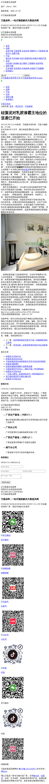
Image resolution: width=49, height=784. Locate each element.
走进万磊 (9, 51)
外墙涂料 (25, 68)
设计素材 (23, 63)
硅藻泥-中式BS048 (13, 371)
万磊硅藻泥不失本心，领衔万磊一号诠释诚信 (25, 369)
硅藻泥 (35, 58)
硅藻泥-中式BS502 (13, 356)
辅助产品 (42, 58)
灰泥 (22, 58)
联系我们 (9, 71)
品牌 (8, 48)
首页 (8, 46)
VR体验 (15, 63)
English (39, 78)
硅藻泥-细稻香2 (12, 364)
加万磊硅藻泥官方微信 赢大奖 (18, 376)
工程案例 (31, 63)
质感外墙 (28, 58)
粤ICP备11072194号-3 (27, 769)
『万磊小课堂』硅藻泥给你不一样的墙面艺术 (25, 374)
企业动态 (25, 51)
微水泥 (8, 58)
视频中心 (34, 51)
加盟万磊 (16, 53)
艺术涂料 (16, 58)
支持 (8, 61)
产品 (8, 56)
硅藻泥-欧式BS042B (14, 359)
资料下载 (9, 66)
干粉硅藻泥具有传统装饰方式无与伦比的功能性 (26, 361)
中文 (18, 78)
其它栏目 (19, 106)
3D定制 (9, 63)
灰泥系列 (17, 68)
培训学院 (39, 63)
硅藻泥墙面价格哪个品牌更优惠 (19, 366)
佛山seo (4, 771)
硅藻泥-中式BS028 (13, 379)
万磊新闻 (29, 106)
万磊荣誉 (17, 51)
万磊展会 (42, 51)
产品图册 (40, 68)
